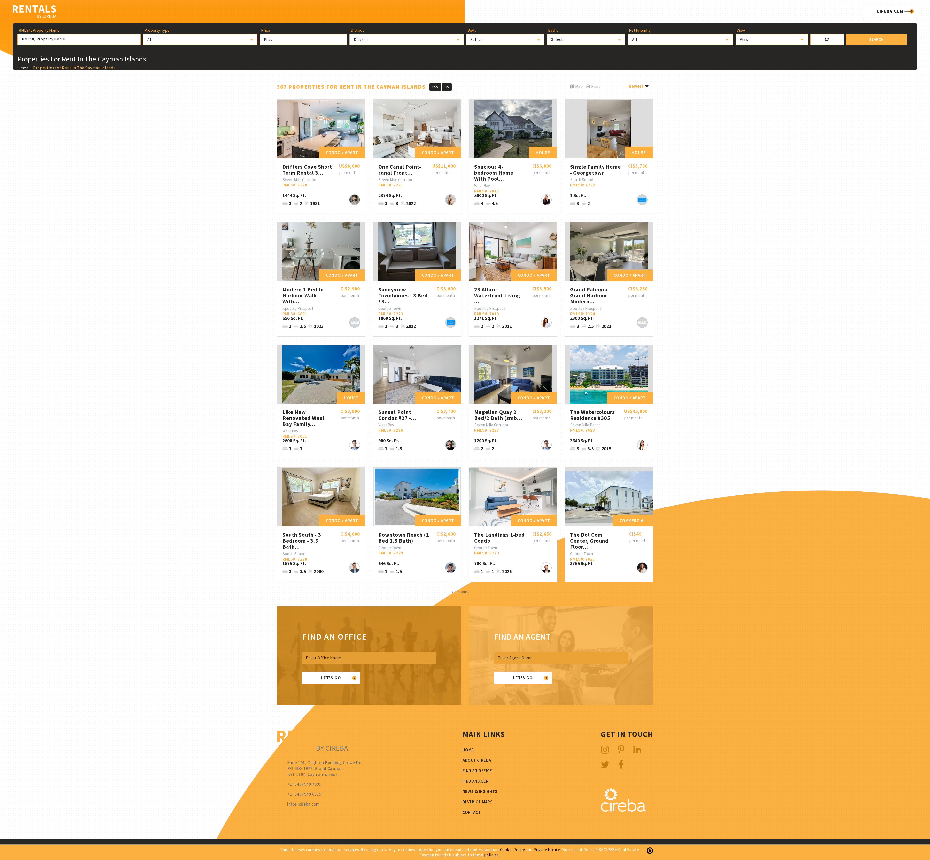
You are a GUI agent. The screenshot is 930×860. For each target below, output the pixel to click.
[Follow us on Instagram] (605, 749)
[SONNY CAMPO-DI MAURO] (354, 200)
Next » (473, 592)
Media (717, 11)
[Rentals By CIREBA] (34, 12)
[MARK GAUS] (354, 445)
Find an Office (477, 770)
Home (599, 11)
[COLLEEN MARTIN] (642, 568)
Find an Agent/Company (676, 11)
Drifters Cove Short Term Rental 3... (307, 169)
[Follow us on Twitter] (605, 764)
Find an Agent (477, 781)
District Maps (747, 11)
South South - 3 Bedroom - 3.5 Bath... (301, 540)
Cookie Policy (512, 849)
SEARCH (876, 39)
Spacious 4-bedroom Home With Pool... (493, 172)
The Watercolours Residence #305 (592, 414)
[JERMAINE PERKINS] (354, 322)
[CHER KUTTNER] (546, 322)
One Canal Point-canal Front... (399, 169)
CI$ (446, 87)
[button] (200, 39)
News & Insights (480, 791)
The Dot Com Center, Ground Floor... (589, 540)
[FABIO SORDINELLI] (546, 568)
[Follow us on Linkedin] (637, 749)
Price (268, 39)
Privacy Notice (547, 849)
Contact (781, 11)
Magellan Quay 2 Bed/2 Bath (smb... (498, 414)
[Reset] (827, 39)
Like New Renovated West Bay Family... (303, 417)
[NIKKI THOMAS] (450, 200)
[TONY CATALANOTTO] (642, 200)
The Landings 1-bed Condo (499, 537)
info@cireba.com (303, 804)
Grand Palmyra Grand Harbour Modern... (589, 295)
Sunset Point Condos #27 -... (397, 414)
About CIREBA (628, 11)
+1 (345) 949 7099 (839, 11)
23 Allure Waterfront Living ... (497, 295)
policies (491, 855)
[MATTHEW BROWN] (354, 568)
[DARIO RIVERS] (450, 445)
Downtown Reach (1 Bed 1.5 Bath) (403, 537)
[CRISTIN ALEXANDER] (642, 445)
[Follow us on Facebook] (621, 764)
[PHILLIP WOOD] (450, 568)
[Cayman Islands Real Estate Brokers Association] (623, 810)
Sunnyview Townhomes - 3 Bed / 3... (403, 295)
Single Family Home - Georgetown (595, 169)
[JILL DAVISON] (546, 200)
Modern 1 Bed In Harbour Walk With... (303, 295)
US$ (435, 87)
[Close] (650, 851)
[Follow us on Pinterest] (621, 749)
